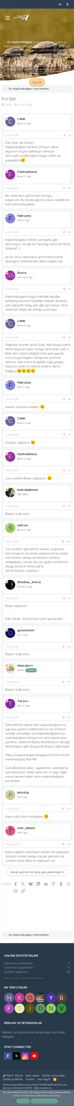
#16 (69, 844)
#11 (69, 598)
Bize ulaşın (32, 1075)
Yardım (30, 1079)
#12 (69, 646)
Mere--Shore (14, 1075)
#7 (69, 434)
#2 (69, 188)
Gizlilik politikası (13, 1079)
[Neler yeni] (67, 4)
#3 (69, 232)
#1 (70, 135)
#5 (69, 337)
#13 (69, 681)
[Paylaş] (64, 135)
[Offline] (6, 119)
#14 (69, 717)
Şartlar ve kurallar (53, 1075)
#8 (69, 470)
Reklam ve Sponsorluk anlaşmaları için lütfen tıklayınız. (33, 1034)
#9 (69, 506)
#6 (69, 398)
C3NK (8, 104)
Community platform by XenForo (35, 1084)
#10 (69, 541)
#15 (69, 808)
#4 (69, 288)
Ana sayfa (43, 1079)
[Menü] (8, 18)
